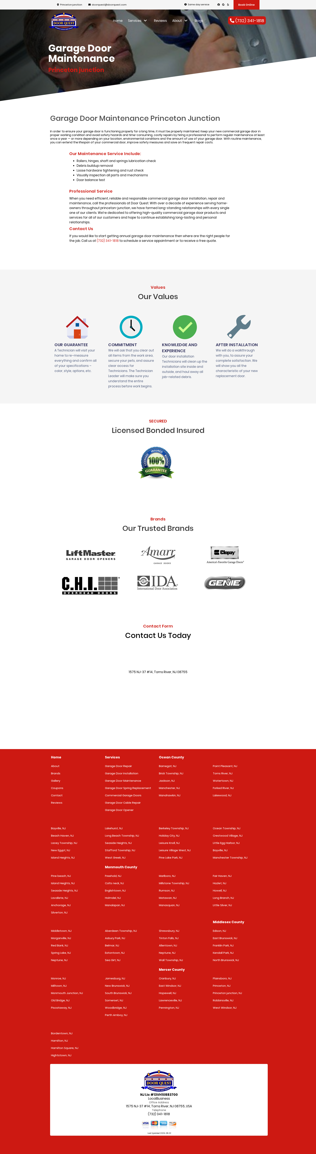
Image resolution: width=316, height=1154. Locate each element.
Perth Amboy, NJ (116, 1015)
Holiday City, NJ (169, 835)
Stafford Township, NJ (120, 850)
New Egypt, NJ (60, 850)
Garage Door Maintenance (123, 781)
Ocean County (171, 757)
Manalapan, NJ (115, 905)
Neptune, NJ (59, 960)
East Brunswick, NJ (225, 938)
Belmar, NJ (112, 945)
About (177, 20)
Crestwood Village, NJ (227, 835)
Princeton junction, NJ (227, 993)
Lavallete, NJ (59, 898)
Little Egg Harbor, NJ (226, 843)
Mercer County (172, 969)
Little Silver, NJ (222, 905)
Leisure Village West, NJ (175, 850)
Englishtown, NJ (115, 890)
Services (135, 20)
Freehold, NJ (113, 876)
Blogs (199, 20)
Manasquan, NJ (169, 905)
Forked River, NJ (223, 788)
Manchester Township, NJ (230, 857)
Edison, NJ (219, 931)
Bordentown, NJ (61, 1033)
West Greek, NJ (115, 857)
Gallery (55, 781)
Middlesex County (228, 922)
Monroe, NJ (58, 978)
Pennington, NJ (169, 1008)
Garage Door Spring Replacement (128, 788)
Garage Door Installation (121, 773)
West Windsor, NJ (224, 1008)
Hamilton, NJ (59, 1041)
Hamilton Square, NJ (64, 1048)
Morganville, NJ (61, 938)
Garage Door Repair (118, 766)
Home (118, 20)
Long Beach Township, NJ (122, 835)
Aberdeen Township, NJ (121, 931)
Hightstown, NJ (61, 1055)
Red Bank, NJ (59, 945)
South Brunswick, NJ (118, 993)
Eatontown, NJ (115, 953)
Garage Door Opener (119, 810)
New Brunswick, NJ (117, 986)
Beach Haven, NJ (62, 835)
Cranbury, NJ (167, 978)
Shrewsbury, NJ (169, 931)
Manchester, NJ (169, 788)
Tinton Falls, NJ (168, 938)
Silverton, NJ (59, 912)
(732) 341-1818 (108, 241)
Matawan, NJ (167, 898)
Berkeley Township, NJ (174, 828)
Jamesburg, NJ (115, 978)
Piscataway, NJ (61, 1008)
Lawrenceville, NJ (170, 1000)
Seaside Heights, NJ (118, 843)
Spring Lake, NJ (61, 953)
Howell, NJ (219, 890)
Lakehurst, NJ (114, 828)
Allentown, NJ (168, 945)
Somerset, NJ (114, 1000)
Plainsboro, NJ (222, 978)
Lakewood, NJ (222, 795)
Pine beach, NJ (61, 876)
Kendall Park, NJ (223, 953)
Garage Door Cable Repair (123, 803)
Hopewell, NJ (167, 993)
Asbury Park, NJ (115, 938)
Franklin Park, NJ (223, 945)
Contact (57, 795)
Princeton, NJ (221, 986)
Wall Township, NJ (171, 960)
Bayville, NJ (58, 828)
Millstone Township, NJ (174, 883)
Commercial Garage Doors (123, 795)
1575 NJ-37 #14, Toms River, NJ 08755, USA (159, 1106)
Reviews (160, 20)
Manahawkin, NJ (169, 795)
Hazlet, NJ (219, 883)
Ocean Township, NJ (226, 828)
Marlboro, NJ (167, 876)
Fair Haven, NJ (222, 876)
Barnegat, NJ (167, 766)
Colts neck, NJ (114, 883)
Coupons (57, 788)
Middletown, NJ (61, 931)
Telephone (159, 1110)
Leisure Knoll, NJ (169, 843)
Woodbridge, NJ (116, 1008)
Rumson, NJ (166, 890)
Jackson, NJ (167, 781)
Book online (246, 5)
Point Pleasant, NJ (225, 766)
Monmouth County (121, 867)
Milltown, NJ (59, 986)
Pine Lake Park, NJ (170, 857)
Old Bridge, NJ (60, 1000)
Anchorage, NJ (61, 905)
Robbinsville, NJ (223, 1000)
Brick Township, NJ (171, 773)
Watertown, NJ (223, 781)
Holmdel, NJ (113, 898)
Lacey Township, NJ (64, 843)
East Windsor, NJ (170, 986)
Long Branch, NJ (223, 898)
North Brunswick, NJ (226, 960)
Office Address (159, 1102)
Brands (55, 773)
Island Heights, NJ (63, 857)
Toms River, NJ (222, 773)
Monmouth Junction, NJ (67, 993)
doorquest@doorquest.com (109, 4)
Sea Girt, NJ (112, 960)
